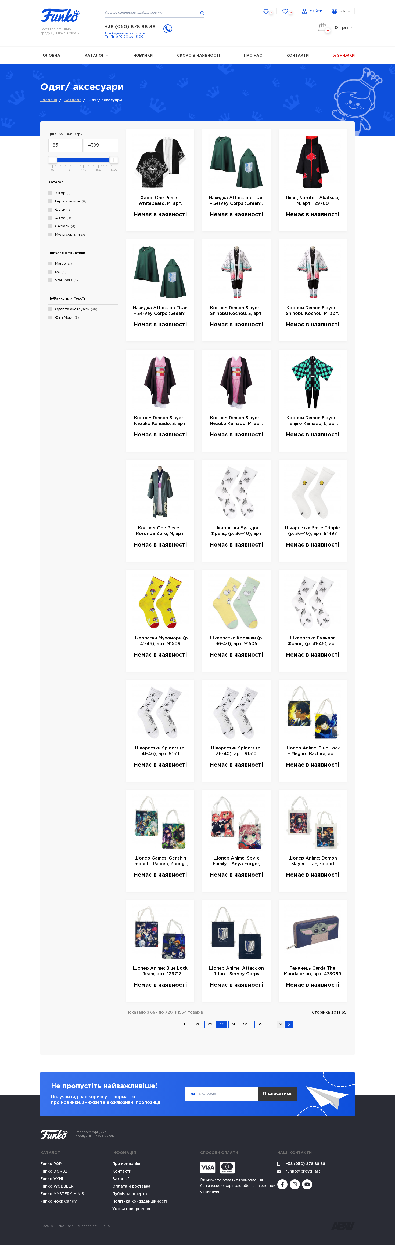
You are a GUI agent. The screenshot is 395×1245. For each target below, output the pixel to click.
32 (244, 1024)
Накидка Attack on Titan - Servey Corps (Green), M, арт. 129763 (160, 311)
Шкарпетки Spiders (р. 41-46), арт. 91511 (160, 751)
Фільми (63, 209)
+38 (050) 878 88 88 (130, 27)
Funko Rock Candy (58, 1201)
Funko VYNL (52, 1179)
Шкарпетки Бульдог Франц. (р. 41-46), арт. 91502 (312, 641)
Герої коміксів (70, 201)
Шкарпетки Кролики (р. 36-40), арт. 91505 (236, 641)
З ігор (62, 193)
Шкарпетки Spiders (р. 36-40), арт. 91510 (236, 751)
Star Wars (66, 280)
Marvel (63, 263)
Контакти (297, 55)
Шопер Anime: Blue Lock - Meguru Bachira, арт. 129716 (312, 751)
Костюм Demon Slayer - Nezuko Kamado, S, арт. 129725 (160, 421)
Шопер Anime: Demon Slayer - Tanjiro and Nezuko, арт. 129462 (312, 861)
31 (233, 1024)
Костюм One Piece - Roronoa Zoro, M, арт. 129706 (160, 531)
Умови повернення (131, 1209)
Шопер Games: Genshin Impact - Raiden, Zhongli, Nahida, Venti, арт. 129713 (160, 861)
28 (198, 1024)
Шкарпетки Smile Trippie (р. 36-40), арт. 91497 (312, 531)
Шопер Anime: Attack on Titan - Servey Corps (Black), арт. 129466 (236, 971)
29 (209, 1024)
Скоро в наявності (198, 55)
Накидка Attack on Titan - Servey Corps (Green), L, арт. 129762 (236, 201)
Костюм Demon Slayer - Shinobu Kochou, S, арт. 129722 (236, 311)
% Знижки (344, 55)
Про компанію (126, 1164)
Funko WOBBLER (57, 1186)
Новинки (143, 55)
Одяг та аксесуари (75, 309)
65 (260, 1024)
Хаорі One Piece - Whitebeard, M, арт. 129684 (160, 201)
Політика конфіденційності (139, 1201)
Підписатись (277, 1094)
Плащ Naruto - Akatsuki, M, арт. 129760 (312, 201)
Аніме (62, 218)
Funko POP (51, 1164)
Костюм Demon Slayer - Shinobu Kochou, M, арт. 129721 (312, 311)
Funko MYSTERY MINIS (62, 1194)
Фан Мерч (66, 317)
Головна (50, 55)
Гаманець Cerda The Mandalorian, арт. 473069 (312, 971)
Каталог (95, 55)
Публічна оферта (129, 1194)
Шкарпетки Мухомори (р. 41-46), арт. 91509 (160, 641)
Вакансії (120, 1179)
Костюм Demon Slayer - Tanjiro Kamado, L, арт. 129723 (312, 421)
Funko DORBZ (54, 1171)
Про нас (253, 55)
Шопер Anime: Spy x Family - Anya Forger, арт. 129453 (236, 861)
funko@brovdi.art (302, 1171)
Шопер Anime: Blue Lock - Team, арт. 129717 (160, 971)
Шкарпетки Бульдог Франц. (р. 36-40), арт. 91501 (236, 531)
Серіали (64, 226)
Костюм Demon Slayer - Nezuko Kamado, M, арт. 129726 (236, 421)
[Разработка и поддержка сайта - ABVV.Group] (343, 1226)
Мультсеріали (69, 234)
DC (60, 272)
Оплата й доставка (131, 1186)
